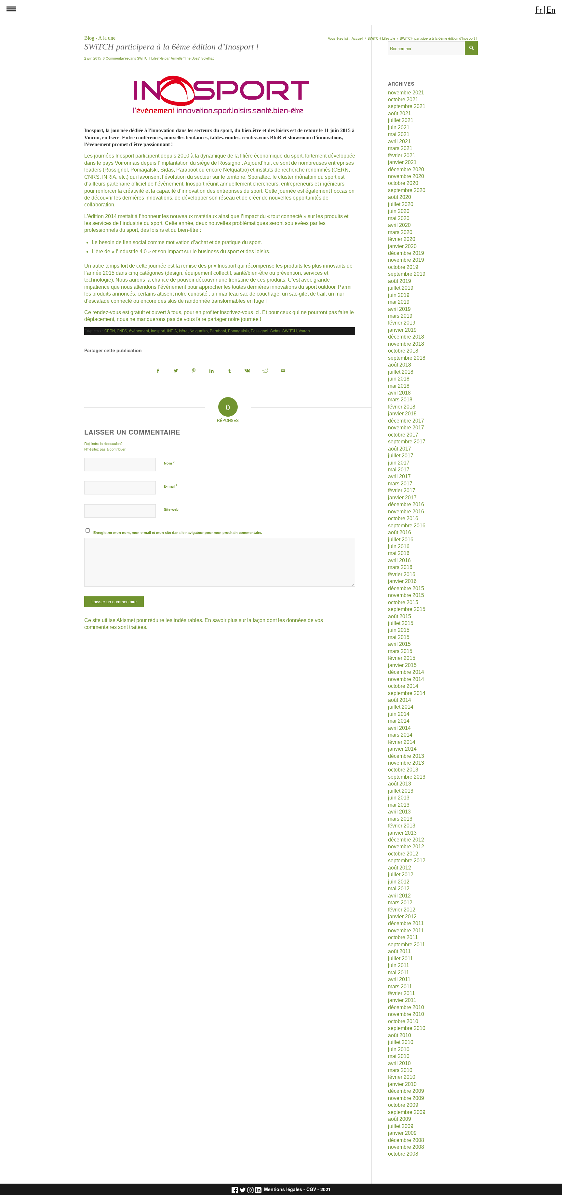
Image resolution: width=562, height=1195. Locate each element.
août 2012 (399, 867)
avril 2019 (399, 309)
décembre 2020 (406, 169)
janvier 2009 (402, 1133)
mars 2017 (400, 483)
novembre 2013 (406, 763)
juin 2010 (398, 1049)
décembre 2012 (406, 839)
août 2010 (399, 1035)
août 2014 (399, 700)
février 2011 (401, 993)
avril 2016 (399, 560)
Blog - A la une (99, 38)
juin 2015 (398, 630)
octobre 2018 (403, 351)
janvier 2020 (402, 246)
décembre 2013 (406, 756)
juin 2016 (398, 546)
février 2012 (401, 909)
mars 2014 (400, 735)
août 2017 (399, 449)
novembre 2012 (406, 846)
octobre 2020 (403, 183)
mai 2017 (398, 469)
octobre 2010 (403, 1021)
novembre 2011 (406, 930)
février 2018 (401, 407)
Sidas (275, 330)
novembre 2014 (406, 679)
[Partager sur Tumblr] (229, 371)
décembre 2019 (406, 253)
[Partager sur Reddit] (265, 371)
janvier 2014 (402, 749)
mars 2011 (400, 986)
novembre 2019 (406, 260)
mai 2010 (398, 1056)
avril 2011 (399, 979)
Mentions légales (283, 1189)
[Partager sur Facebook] (158, 371)
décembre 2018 (406, 337)
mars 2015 (400, 651)
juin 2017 (398, 462)
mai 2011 (398, 972)
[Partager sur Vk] (247, 371)
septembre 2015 (406, 609)
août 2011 (399, 951)
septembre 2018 (406, 358)
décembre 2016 (406, 504)
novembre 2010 (406, 1014)
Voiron (304, 330)
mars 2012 (400, 902)
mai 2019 (398, 302)
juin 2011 (398, 965)
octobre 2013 (403, 769)
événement (139, 330)
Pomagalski (238, 330)
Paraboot (218, 330)
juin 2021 (398, 127)
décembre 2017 (406, 421)
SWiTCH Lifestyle (150, 58)
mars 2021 (400, 148)
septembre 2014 (406, 693)
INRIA (172, 330)
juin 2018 (398, 379)
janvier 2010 (402, 1084)
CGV (311, 1189)
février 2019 (401, 323)
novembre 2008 (406, 1147)
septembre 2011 (406, 944)
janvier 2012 (402, 916)
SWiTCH (289, 330)
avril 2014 (399, 728)
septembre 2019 (406, 274)
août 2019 (399, 281)
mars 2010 (400, 1070)
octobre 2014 (403, 686)
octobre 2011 (403, 937)
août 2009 (399, 1119)
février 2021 (401, 155)
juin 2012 (398, 881)
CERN (109, 330)
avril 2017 (399, 476)
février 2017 (401, 490)
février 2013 (401, 825)
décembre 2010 (406, 1007)
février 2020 (401, 239)
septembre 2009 (406, 1112)
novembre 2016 (406, 511)
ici (257, 312)
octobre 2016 (403, 518)
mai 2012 (398, 888)
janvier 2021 (402, 162)
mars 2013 (400, 819)
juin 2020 (398, 211)
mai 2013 (398, 805)
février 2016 (401, 574)
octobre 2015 (403, 602)
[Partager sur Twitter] (176, 371)
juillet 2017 (400, 455)
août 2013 (399, 783)
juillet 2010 (400, 1042)
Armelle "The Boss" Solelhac (192, 58)
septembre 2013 (406, 777)
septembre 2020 (406, 190)
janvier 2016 (402, 581)
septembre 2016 (406, 525)
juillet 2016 (400, 539)
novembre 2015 (406, 595)
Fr (538, 10)
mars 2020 (400, 232)
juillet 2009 (400, 1126)
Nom (169, 463)
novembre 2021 (406, 92)
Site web (171, 509)
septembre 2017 (406, 441)
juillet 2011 (400, 958)
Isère (183, 330)
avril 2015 (399, 644)
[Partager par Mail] (283, 371)
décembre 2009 (406, 1091)
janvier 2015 (402, 665)
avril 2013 (399, 811)
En (551, 10)
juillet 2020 (400, 204)
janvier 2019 (402, 330)
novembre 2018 (406, 344)
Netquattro (199, 330)
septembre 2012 (406, 860)
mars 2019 (400, 316)
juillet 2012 (400, 874)
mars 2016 (400, 567)
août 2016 (399, 532)
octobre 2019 (403, 267)
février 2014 (401, 742)
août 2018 (399, 365)
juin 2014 (398, 714)
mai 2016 (398, 553)
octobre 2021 (403, 99)
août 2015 (399, 616)
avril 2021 (399, 141)
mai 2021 (398, 134)
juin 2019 (398, 295)
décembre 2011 (406, 923)
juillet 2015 (400, 623)
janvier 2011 (402, 1000)
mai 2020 (398, 218)
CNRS (122, 330)
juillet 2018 (400, 372)
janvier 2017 (402, 497)
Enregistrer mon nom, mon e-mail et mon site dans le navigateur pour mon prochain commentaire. (177, 533)
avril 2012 (399, 895)
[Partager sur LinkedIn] (212, 371)
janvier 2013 (402, 833)
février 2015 (401, 658)
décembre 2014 (406, 672)
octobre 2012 (403, 853)
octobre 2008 (403, 1154)
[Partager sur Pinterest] (194, 371)
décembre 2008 (406, 1140)
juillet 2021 (400, 120)
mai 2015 (398, 637)
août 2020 (399, 197)
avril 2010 (399, 1063)
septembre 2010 (406, 1028)
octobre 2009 (403, 1105)
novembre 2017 (406, 427)
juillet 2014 (400, 707)
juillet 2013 (400, 791)
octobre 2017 (403, 435)
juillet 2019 (400, 288)
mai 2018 (398, 386)
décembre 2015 (406, 588)
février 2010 (401, 1077)
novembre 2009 (406, 1098)
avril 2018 (399, 393)
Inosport (158, 330)
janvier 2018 (402, 413)
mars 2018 (400, 399)
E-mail (170, 486)
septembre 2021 (406, 106)
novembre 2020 (406, 176)
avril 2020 (399, 225)
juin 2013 (398, 797)
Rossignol (259, 330)
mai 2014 (398, 721)
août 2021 (399, 113)
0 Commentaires (115, 58)
